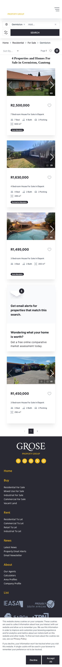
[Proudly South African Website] (41, 604)
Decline (33, 660)
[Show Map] (56, 50)
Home (6, 42)
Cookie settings (14, 660)
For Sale (32, 42)
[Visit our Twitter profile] (37, 461)
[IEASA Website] (13, 604)
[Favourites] (49, 105)
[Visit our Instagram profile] (31, 461)
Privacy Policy (20, 639)
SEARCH (35, 32)
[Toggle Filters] (6, 32)
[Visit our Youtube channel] (43, 461)
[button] (24, 24)
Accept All (51, 660)
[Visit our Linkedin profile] (24, 461)
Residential (18, 42)
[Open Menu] (56, 9)
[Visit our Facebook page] (18, 461)
